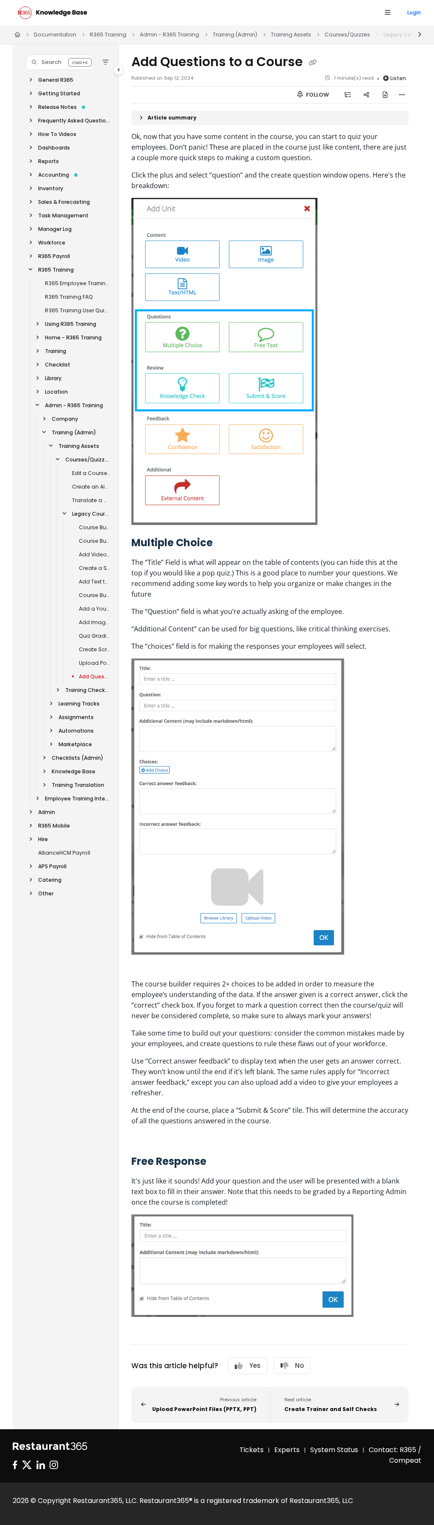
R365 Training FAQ (69, 296)
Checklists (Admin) (77, 757)
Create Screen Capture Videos (94, 649)
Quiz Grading (94, 635)
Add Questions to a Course (94, 676)
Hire (43, 839)
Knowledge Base (73, 771)
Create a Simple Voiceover (94, 568)
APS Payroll (52, 866)
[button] (60, 62)
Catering (49, 879)
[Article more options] (402, 95)
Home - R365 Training (73, 337)
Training (55, 351)
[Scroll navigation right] (419, 35)
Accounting (53, 174)
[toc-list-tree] (348, 95)
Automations (76, 730)
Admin (46, 812)
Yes (255, 1365)
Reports (48, 161)
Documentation (55, 34)
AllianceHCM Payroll (64, 852)
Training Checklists (87, 690)
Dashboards (54, 147)
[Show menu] (387, 12)
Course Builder (94, 595)
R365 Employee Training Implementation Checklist (77, 283)
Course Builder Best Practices (94, 540)
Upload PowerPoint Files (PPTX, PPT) (94, 663)
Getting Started (59, 93)
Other (45, 893)
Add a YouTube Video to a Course (94, 608)
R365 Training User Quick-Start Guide (77, 310)
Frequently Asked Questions (74, 120)
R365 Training (108, 34)
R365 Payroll (54, 256)
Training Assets (291, 34)
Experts (287, 1450)
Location (56, 391)
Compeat (405, 1460)
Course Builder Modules (94, 527)
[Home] (52, 13)
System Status (334, 1450)
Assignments (76, 717)
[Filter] (105, 62)
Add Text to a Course (94, 581)
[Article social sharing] (366, 95)
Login (414, 12)
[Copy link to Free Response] (219, 1162)
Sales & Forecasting (64, 202)
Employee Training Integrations (77, 798)
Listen (398, 78)
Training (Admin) (235, 34)
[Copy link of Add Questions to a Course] (312, 62)
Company (65, 418)
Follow (317, 95)
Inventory (50, 188)
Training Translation (78, 785)
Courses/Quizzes (347, 34)
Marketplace (75, 744)
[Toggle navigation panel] (119, 70)
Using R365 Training (70, 324)
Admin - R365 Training (169, 34)
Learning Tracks (79, 703)
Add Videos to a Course (94, 554)
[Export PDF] (385, 95)
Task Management (63, 215)
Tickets (251, 1450)
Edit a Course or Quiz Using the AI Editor (91, 473)
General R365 (55, 79)
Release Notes (57, 107)
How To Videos (57, 134)
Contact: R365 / (395, 1450)
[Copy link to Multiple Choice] (228, 543)
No (299, 1365)
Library (53, 378)
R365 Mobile (54, 825)
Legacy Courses (91, 513)
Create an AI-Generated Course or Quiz (91, 486)
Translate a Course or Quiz (91, 500)
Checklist (57, 364)
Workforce (51, 242)
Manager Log (55, 229)
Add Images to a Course (94, 622)
